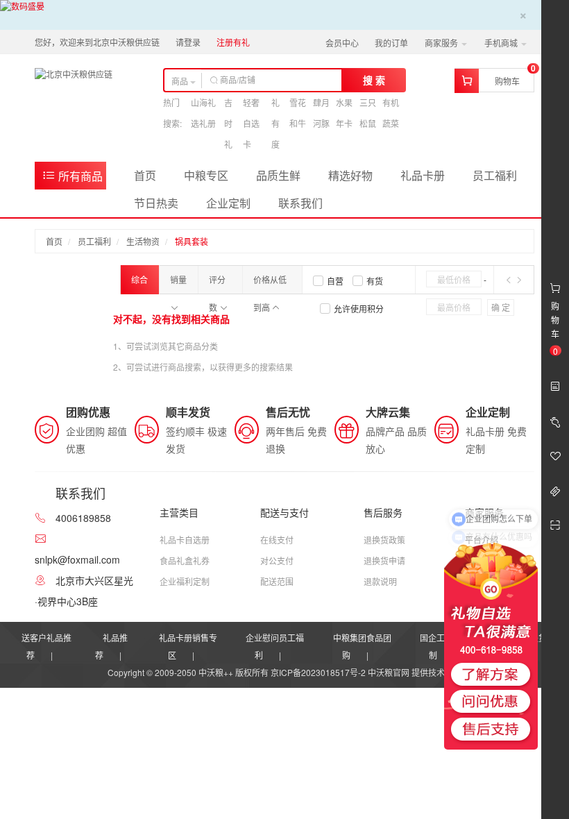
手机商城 (502, 43)
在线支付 (277, 540)
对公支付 (277, 560)
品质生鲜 (278, 175)
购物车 (507, 81)
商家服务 (442, 43)
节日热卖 (156, 203)
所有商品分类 (72, 178)
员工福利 (495, 175)
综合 (139, 279)
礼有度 (275, 123)
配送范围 (277, 581)
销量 (178, 279)
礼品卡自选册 (185, 540)
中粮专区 (206, 175)
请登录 (188, 42)
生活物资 (143, 241)
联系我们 (300, 203)
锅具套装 (191, 241)
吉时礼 (228, 123)
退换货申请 (384, 560)
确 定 (500, 307)
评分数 (217, 283)
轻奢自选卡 (251, 123)
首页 (145, 175)
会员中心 (342, 43)
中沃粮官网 (388, 672)
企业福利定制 (185, 581)
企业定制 (228, 203)
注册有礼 (233, 42)
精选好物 (350, 175)
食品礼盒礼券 (185, 560)
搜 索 (374, 80)
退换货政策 (384, 540)
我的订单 (391, 43)
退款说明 (380, 581)
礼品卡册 (422, 175)
